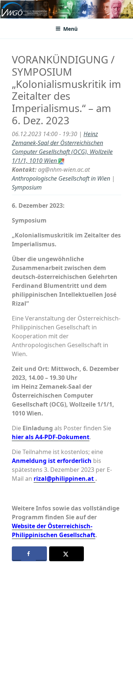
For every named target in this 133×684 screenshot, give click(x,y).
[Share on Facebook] (29, 553)
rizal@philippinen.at (64, 478)
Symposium (27, 187)
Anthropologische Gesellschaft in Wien (61, 178)
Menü (70, 28)
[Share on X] (66, 553)
